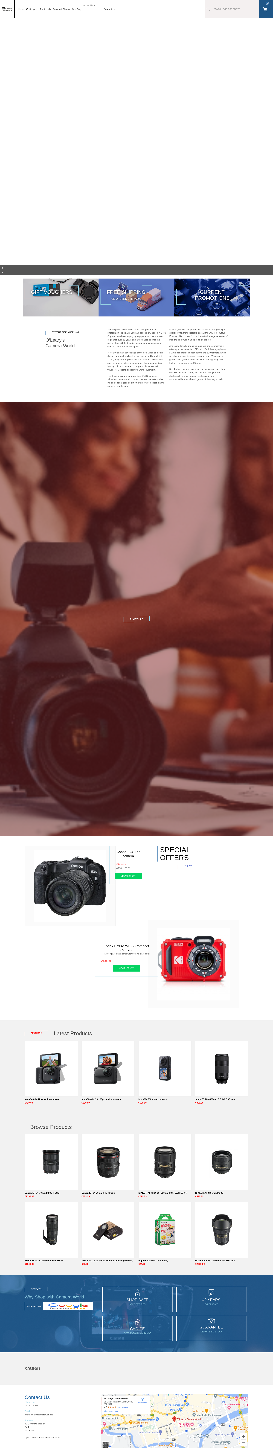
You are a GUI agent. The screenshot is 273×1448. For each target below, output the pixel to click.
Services (36, 1289)
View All (190, 866)
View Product (128, 876)
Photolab (136, 619)
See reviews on (34, 1306)
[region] (136, 139)
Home (21, 9)
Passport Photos (61, 9)
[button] (136, 267)
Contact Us (109, 9)
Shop (32, 9)
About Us (88, 5)
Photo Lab (45, 9)
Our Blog (76, 9)
